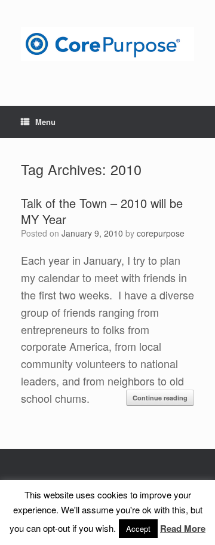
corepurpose (161, 233)
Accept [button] (138, 528)
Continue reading (160, 397)
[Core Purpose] (107, 44)
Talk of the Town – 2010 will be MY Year (102, 211)
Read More (182, 528)
